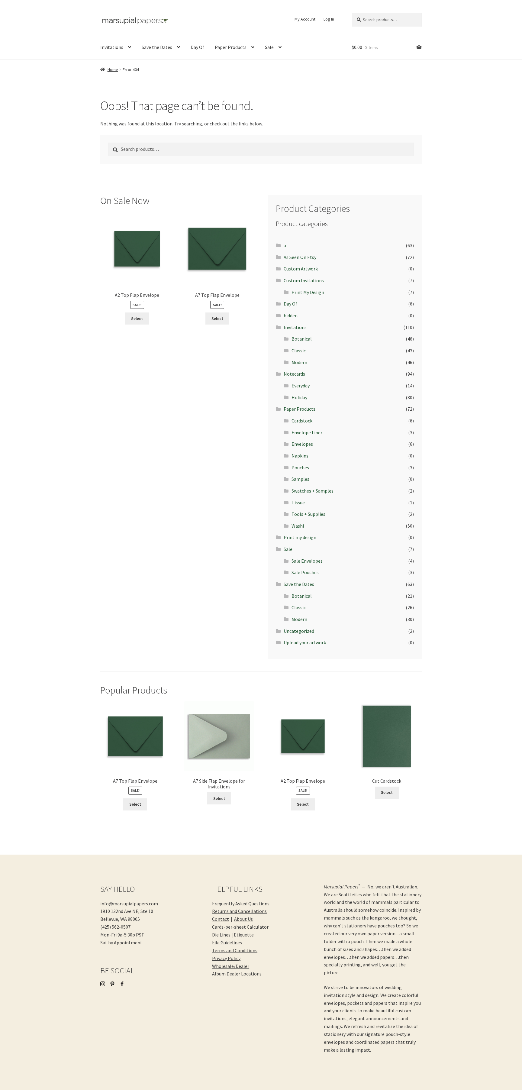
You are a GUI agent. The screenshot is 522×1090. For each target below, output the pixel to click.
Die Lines (221, 935)
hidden (291, 315)
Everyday (301, 386)
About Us (243, 919)
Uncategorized (299, 631)
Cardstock (302, 421)
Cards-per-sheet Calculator (240, 927)
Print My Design (308, 292)
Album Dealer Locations (237, 974)
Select (137, 318)
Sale (269, 47)
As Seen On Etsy (300, 257)
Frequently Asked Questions (240, 904)
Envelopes (302, 444)
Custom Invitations (304, 280)
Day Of (197, 47)
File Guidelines (227, 943)
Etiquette (244, 935)
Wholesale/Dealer (230, 966)
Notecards (294, 374)
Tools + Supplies (308, 514)
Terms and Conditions (234, 950)
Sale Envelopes (307, 561)
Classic (299, 351)
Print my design (300, 537)
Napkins (300, 456)
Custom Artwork (301, 269)
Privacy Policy (226, 958)
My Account (305, 19)
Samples (300, 479)
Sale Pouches (305, 572)
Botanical (302, 339)
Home (113, 69)
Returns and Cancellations (239, 911)
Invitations (111, 47)
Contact (220, 919)
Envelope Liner (307, 432)
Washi (298, 526)
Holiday (299, 397)
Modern (299, 362)
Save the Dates (157, 47)
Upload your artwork (305, 642)
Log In (329, 19)
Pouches (300, 467)
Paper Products (230, 47)
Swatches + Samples (313, 491)
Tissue (298, 503)
